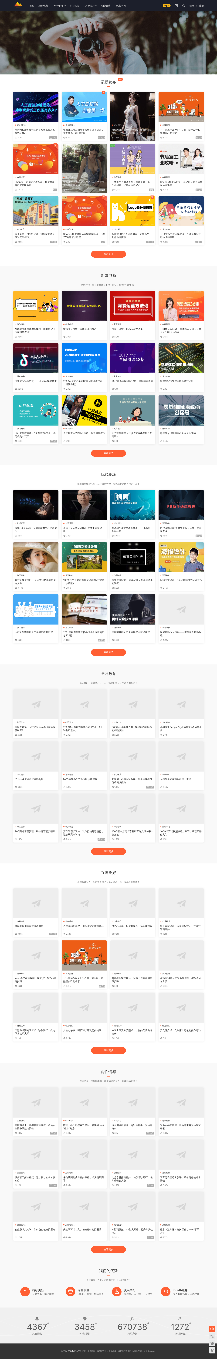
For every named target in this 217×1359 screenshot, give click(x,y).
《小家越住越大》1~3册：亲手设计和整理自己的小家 (180, 131)
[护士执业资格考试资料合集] (35, 756)
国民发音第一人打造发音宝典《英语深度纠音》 (35, 729)
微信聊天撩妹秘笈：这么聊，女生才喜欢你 (35, 1179)
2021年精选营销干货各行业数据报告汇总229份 (83, 634)
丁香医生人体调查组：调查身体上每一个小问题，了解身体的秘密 (132, 183)
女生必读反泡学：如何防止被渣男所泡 (35, 1229)
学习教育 (74, 5)
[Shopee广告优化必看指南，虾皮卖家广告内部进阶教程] (35, 159)
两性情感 (105, 5)
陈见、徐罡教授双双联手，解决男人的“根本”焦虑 (83, 1127)
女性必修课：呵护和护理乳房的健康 (82, 1030)
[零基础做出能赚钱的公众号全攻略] (181, 410)
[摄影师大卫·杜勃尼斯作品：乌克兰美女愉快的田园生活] (84, 159)
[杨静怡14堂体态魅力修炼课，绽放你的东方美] (181, 955)
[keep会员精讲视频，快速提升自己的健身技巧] (35, 955)
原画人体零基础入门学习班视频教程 (34, 632)
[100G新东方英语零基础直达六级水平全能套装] (132, 809)
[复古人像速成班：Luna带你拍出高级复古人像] (35, 557)
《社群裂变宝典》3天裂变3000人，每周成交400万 (35, 435)
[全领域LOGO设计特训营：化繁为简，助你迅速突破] (132, 211)
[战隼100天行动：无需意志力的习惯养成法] (35, 505)
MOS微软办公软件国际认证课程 (80, 779)
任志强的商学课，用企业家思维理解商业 (83, 928)
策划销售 (118, 575)
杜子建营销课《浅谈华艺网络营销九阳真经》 (132, 435)
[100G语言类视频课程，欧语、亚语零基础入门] (181, 809)
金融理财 (69, 921)
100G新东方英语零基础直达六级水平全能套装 (132, 833)
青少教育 (69, 125)
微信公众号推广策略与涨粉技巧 (80, 328)
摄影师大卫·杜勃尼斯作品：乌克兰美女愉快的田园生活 (83, 183)
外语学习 (21, 722)
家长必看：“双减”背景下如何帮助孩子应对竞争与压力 (35, 236)
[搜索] (183, 5)
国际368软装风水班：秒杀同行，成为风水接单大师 (35, 1032)
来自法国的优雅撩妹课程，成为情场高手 (83, 1179)
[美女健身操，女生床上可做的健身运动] (181, 1008)
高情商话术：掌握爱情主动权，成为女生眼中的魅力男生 (35, 1127)
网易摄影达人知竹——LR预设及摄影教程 (180, 634)
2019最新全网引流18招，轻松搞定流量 (132, 381)
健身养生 (21, 973)
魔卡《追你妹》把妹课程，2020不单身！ (179, 1231)
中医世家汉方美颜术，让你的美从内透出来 (132, 1032)
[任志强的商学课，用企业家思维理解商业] (84, 903)
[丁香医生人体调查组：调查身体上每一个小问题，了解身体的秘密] (132, 159)
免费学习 (121, 5)
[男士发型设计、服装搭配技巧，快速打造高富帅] (181, 903)
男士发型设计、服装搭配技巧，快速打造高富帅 (180, 928)
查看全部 (108, 254)
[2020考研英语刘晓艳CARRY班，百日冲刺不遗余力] (84, 704)
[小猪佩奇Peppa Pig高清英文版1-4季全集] (181, 704)
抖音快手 (21, 376)
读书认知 (118, 722)
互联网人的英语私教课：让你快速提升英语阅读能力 (132, 781)
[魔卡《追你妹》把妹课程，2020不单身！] (181, 1207)
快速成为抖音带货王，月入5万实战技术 (36, 381)
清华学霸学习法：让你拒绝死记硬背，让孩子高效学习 (83, 833)
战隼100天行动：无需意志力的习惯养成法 (36, 529)
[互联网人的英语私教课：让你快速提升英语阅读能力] (132, 756)
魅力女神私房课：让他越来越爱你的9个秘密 (181, 1127)
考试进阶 (21, 774)
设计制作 (21, 125)
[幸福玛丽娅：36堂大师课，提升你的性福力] (132, 1207)
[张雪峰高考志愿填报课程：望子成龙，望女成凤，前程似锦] (84, 107)
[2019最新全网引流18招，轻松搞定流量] (132, 358)
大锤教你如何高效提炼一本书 (175, 779)
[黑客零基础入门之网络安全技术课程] (132, 609)
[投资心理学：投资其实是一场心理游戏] (132, 903)
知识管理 (21, 523)
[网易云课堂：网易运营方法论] (132, 306)
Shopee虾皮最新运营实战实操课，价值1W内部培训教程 (84, 236)
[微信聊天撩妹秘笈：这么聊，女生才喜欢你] (35, 1155)
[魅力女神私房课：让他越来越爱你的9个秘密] (181, 1102)
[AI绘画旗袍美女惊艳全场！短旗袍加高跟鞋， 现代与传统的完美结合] (132, 107)
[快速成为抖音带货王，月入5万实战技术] (35, 358)
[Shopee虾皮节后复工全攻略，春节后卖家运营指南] (181, 159)
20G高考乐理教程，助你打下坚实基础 (35, 831)
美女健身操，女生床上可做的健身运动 (180, 1030)
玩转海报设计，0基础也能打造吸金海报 (181, 580)
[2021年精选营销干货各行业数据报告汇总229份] (84, 609)
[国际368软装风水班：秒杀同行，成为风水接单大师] (35, 1008)
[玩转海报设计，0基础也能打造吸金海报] (181, 557)
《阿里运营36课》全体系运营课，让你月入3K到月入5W (180, 330)
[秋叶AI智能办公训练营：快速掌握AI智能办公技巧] (35, 107)
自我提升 (166, 125)
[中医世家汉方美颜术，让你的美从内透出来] (132, 1008)
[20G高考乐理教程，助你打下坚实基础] (35, 809)
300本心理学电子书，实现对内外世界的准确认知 (132, 729)
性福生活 (69, 1120)
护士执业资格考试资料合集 (29, 779)
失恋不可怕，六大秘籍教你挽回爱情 (82, 1229)
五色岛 (18, 5)
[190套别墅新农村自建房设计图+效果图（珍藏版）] (84, 557)
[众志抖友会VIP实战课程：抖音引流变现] (84, 410)
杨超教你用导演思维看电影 (29, 926)
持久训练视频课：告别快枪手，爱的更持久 (132, 1127)
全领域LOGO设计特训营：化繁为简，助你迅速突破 (132, 236)
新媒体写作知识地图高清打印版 (176, 381)
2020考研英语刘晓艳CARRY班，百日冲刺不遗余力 (83, 729)
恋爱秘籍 (21, 1120)
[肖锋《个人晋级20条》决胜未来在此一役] (84, 505)
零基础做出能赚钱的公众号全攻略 (178, 433)
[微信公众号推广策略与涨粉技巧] (84, 306)
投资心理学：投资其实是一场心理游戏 (132, 926)
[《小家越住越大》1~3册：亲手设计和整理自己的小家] (181, 107)
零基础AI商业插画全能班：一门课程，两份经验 (132, 529)
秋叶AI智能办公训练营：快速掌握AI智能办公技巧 (35, 131)
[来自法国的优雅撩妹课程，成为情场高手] (84, 1155)
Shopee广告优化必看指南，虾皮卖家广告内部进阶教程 (36, 183)
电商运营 (21, 177)
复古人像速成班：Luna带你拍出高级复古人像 (35, 582)
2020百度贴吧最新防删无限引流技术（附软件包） (82, 383)
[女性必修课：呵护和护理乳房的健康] (84, 1008)
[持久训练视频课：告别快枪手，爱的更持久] (132, 1102)
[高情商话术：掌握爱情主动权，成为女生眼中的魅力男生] (35, 1102)
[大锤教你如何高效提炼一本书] (181, 756)
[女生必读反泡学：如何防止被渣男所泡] (35, 1207)
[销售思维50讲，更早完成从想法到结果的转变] (132, 557)
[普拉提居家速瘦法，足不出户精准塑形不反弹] (132, 955)
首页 (32, 5)
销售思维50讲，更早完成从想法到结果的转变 (132, 582)
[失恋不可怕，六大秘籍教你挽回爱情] (84, 1207)
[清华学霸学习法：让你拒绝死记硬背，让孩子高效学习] (84, 809)
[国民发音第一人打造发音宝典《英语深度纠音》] (35, 704)
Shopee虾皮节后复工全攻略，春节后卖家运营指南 (181, 183)
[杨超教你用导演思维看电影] (35, 903)
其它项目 (166, 229)
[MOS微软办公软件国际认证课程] (84, 756)
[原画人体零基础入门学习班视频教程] (35, 609)
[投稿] (176, 5)
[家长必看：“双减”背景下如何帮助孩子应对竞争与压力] (35, 211)
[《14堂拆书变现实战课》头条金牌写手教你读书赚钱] (181, 211)
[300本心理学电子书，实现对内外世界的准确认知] (132, 704)
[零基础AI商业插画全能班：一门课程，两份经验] (132, 505)
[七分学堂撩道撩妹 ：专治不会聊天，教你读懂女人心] (132, 1155)
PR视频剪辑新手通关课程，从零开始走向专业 (180, 529)
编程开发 (118, 627)
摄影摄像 (69, 177)
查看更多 (108, 453)
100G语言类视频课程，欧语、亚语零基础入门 (181, 833)
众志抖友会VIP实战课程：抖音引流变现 (84, 433)
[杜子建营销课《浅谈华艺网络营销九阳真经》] (132, 410)
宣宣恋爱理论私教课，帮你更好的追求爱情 (180, 1179)
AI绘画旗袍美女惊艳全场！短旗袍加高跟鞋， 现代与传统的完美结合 (132, 131)
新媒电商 (43, 5)
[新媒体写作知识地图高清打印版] (181, 358)
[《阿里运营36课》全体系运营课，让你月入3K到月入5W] (181, 306)
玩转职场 (59, 5)
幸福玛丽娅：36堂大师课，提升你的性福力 (132, 1231)
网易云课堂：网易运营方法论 (127, 328)
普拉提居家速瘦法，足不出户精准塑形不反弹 (132, 980)
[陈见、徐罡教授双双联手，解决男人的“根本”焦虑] (84, 1102)
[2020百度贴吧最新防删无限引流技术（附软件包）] (84, 358)
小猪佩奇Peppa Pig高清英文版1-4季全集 (181, 729)
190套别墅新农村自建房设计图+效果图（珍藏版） (84, 582)
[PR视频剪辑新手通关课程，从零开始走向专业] (181, 505)
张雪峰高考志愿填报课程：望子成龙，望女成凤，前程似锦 (83, 131)
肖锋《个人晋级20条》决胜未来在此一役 (83, 529)
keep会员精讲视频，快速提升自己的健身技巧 (35, 980)
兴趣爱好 (90, 5)
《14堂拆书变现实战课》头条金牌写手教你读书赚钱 (180, 236)
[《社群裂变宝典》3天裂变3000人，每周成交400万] (35, 410)
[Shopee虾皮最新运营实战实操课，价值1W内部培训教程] (84, 211)
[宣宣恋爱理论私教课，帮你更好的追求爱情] (181, 1155)
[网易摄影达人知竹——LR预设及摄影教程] (181, 609)
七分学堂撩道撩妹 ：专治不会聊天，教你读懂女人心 (132, 1179)
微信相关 (21, 324)
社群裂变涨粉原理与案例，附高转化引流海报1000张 (35, 330)
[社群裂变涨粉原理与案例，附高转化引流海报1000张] (35, 306)
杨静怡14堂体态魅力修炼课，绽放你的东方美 (180, 980)
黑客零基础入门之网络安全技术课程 (131, 632)
